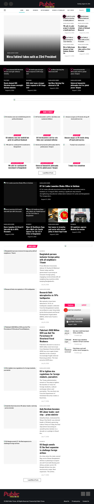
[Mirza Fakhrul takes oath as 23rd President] (32, 38)
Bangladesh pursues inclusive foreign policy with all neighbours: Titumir (49, 258)
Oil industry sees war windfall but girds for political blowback (17, 138)
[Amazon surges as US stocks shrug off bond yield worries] (76, 125)
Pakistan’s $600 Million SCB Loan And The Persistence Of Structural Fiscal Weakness (49, 336)
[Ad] (47, 103)
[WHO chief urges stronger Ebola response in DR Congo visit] (36, 73)
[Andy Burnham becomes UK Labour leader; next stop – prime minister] (20, 416)
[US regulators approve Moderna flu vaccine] (80, 215)
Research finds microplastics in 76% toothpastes (49, 295)
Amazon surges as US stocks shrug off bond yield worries (77, 138)
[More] (88, 305)
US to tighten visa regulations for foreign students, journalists (50, 374)
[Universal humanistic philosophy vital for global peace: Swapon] (80, 73)
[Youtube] (11, 4)
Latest (84, 305)
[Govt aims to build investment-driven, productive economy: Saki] (68, 332)
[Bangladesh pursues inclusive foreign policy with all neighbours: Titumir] (20, 262)
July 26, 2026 (45, 284)
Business (17, 135)
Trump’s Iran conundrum (76, 165)
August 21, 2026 (69, 56)
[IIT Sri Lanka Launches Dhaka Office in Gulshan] (20, 194)
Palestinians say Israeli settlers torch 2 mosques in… (81, 349)
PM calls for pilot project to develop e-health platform (69, 28)
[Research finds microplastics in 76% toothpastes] (20, 300)
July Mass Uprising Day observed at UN (56, 84)
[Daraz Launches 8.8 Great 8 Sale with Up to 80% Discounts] (13, 215)
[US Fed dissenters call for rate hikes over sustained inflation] (47, 125)
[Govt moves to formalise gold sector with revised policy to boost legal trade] (58, 215)
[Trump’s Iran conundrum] (76, 153)
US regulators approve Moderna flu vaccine (78, 228)
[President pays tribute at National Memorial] (84, 18)
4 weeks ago (78, 344)
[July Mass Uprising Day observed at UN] (58, 73)
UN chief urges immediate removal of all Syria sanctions (81, 340)
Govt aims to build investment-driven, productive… (81, 332)
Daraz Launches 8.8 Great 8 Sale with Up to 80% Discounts (13, 229)
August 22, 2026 (69, 33)
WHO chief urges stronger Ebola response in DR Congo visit (36, 85)
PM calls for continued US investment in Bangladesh (17, 166)
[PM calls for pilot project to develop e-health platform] (69, 18)
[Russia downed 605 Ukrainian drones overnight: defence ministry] (13, 73)
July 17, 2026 (45, 401)
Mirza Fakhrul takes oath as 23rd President (84, 49)
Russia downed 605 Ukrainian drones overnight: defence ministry (13, 85)
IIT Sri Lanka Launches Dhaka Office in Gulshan (59, 186)
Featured (6, 80)
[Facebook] (6, 4)
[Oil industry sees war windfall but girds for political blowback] (17, 125)
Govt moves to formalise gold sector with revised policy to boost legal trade (57, 229)
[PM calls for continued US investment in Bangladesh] (17, 153)
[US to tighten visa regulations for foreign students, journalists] (20, 379)
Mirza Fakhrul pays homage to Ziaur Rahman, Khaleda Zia (69, 50)
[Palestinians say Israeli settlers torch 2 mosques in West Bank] (68, 349)
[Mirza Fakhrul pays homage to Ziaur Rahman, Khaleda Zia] (69, 39)
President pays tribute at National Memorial (84, 28)
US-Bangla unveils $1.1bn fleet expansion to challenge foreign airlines (49, 448)
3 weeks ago (78, 335)
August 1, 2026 (76, 90)
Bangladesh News (68, 23)
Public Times (40, 501)
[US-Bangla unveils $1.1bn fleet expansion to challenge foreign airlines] (20, 452)
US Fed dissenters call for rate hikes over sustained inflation (47, 138)
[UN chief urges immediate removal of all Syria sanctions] (68, 341)
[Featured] (66, 310)
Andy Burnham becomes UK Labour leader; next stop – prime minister (50, 411)
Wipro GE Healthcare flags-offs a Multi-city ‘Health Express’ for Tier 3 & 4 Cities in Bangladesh (35, 230)
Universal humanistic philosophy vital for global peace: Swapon (80, 85)
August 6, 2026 (9, 90)
